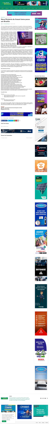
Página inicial (3, 17)
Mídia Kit (46, 422)
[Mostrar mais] (20, 120)
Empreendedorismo (42, 8)
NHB (2, 8)
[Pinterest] (16, 120)
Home (37, 422)
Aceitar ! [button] (4, 421)
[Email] (18, 120)
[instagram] (47, 398)
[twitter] (43, 398)
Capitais (16, 8)
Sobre (40, 422)
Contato (43, 422)
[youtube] (45, 398)
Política (24, 8)
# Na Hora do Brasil (8, 17)
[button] (45, 8)
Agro (36, 8)
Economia (28, 8)
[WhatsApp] (14, 120)
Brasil (11, 8)
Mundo (33, 8)
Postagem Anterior (4, 137)
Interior (20, 8)
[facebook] (41, 398)
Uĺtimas (7, 8)
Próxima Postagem (29, 137)
